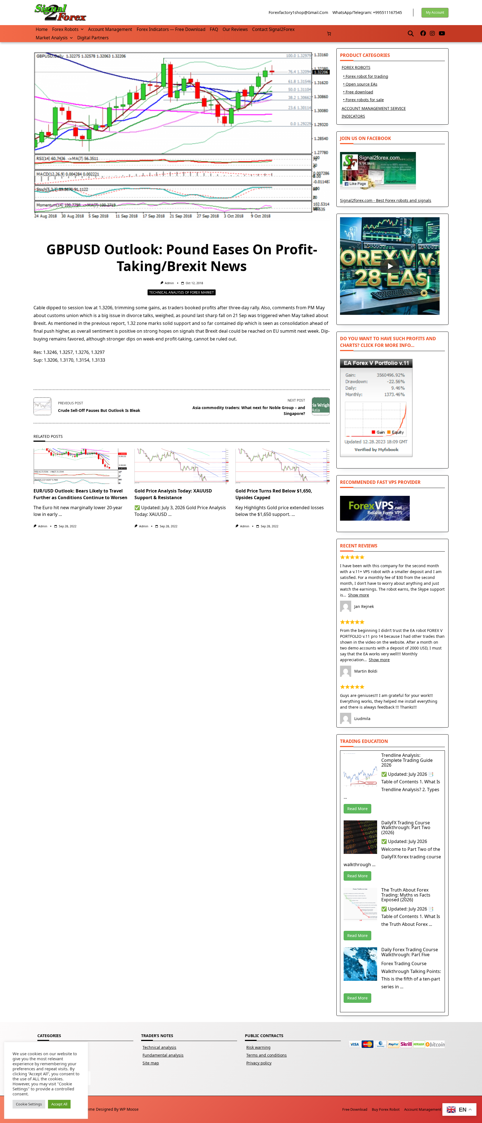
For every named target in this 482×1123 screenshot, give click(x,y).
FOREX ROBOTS (356, 67)
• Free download (358, 92)
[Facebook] (423, 34)
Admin (169, 283)
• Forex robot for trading (365, 76)
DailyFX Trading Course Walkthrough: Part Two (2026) (405, 827)
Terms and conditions (266, 1055)
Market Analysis (52, 38)
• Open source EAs (360, 84)
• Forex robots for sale (363, 99)
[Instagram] (432, 34)
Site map (151, 1063)
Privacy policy (258, 1063)
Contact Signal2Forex (273, 29)
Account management (110, 29)
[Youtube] (442, 34)
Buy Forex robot (386, 1109)
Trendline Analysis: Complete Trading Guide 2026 (407, 760)
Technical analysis (159, 1047)
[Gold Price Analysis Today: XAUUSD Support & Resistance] (181, 466)
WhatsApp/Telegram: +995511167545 (367, 12)
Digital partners (93, 38)
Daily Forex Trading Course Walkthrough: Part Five (409, 952)
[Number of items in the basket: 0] (329, 33)
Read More (357, 808)
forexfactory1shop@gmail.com (298, 12)
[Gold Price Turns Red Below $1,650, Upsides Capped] (282, 466)
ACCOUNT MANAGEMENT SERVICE (374, 108)
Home (42, 29)
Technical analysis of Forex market (181, 292)
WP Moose (129, 1109)
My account (435, 12)
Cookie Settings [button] (29, 1104)
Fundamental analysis (163, 1055)
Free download (354, 1109)
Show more (358, 595)
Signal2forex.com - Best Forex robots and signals (385, 200)
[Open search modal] (411, 33)
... (60, 514)
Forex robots (65, 29)
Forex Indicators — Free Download (171, 29)
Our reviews (235, 29)
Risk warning (258, 1047)
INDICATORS (353, 116)
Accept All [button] (59, 1104)
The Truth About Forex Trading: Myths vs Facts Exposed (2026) (405, 895)
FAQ (214, 29)
